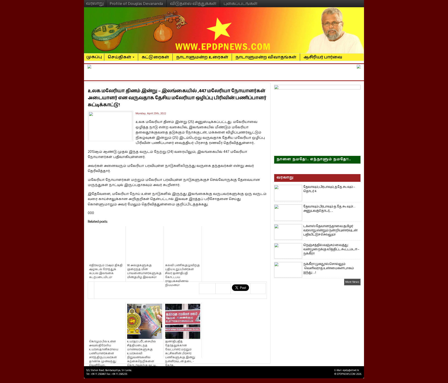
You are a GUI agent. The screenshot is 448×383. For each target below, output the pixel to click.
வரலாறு (95, 1)
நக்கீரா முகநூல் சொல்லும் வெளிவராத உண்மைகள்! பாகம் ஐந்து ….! (328, 268)
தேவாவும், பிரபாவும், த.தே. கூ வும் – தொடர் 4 (329, 189)
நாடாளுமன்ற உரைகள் (202, 57)
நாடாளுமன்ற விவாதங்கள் (265, 57)
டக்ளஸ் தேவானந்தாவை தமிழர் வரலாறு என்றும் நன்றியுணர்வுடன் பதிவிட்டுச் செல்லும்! (330, 230)
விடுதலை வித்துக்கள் (193, 4)
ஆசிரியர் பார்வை (323, 57)
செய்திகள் (120, 57)
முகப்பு (94, 55)
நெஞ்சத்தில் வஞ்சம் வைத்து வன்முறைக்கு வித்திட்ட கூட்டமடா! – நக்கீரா (331, 249)
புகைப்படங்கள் (240, 4)
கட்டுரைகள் (155, 57)
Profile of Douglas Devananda (136, 4)
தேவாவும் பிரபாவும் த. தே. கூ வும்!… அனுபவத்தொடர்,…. (329, 208)
